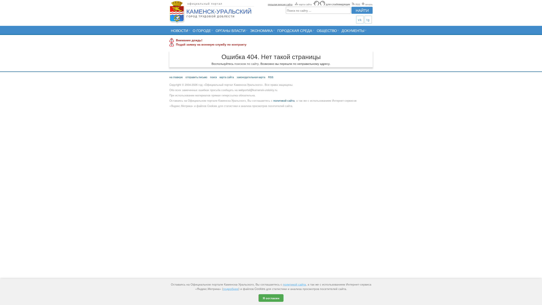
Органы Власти (230, 30)
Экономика (261, 30)
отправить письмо (196, 77)
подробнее (230, 289)
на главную (176, 77)
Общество (327, 30)
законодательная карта (251, 77)
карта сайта (305, 4)
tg (368, 20)
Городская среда (294, 30)
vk (360, 20)
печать (369, 4)
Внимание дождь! (189, 40)
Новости (179, 30)
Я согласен (271, 298)
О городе (202, 30)
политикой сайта (284, 100)
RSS (357, 4)
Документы (353, 30)
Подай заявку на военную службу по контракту (211, 44)
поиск (213, 77)
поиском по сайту (246, 63)
